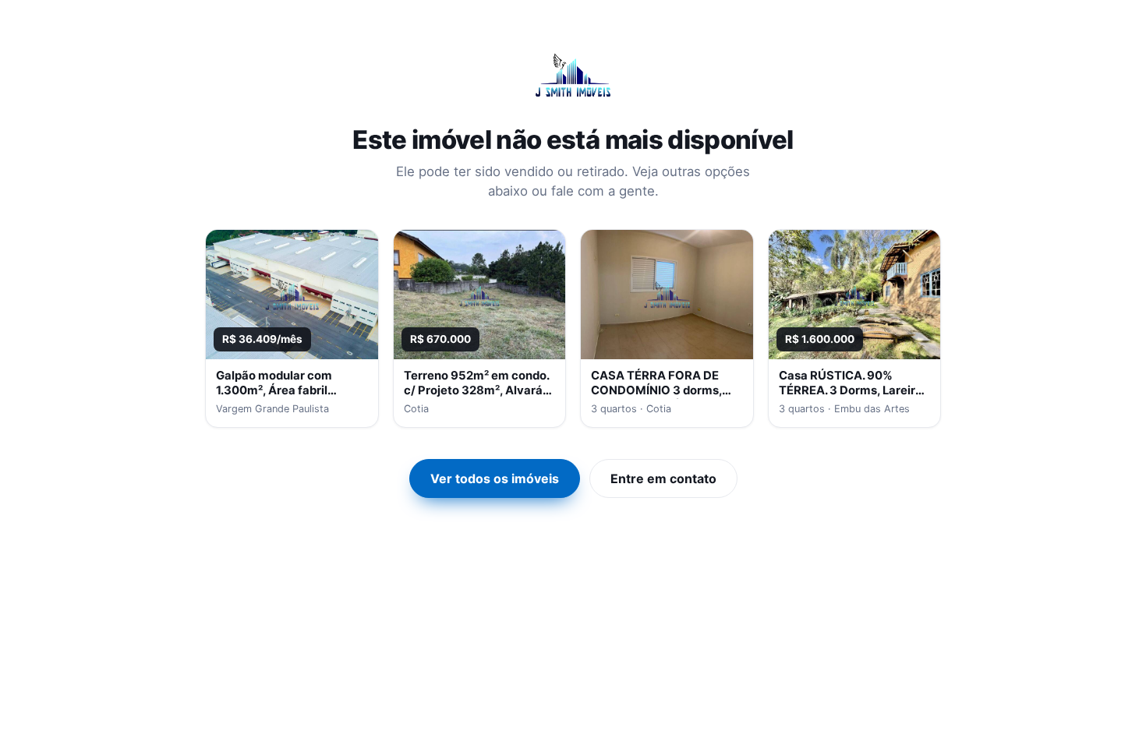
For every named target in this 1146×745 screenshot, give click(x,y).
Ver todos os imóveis (494, 478)
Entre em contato (663, 478)
